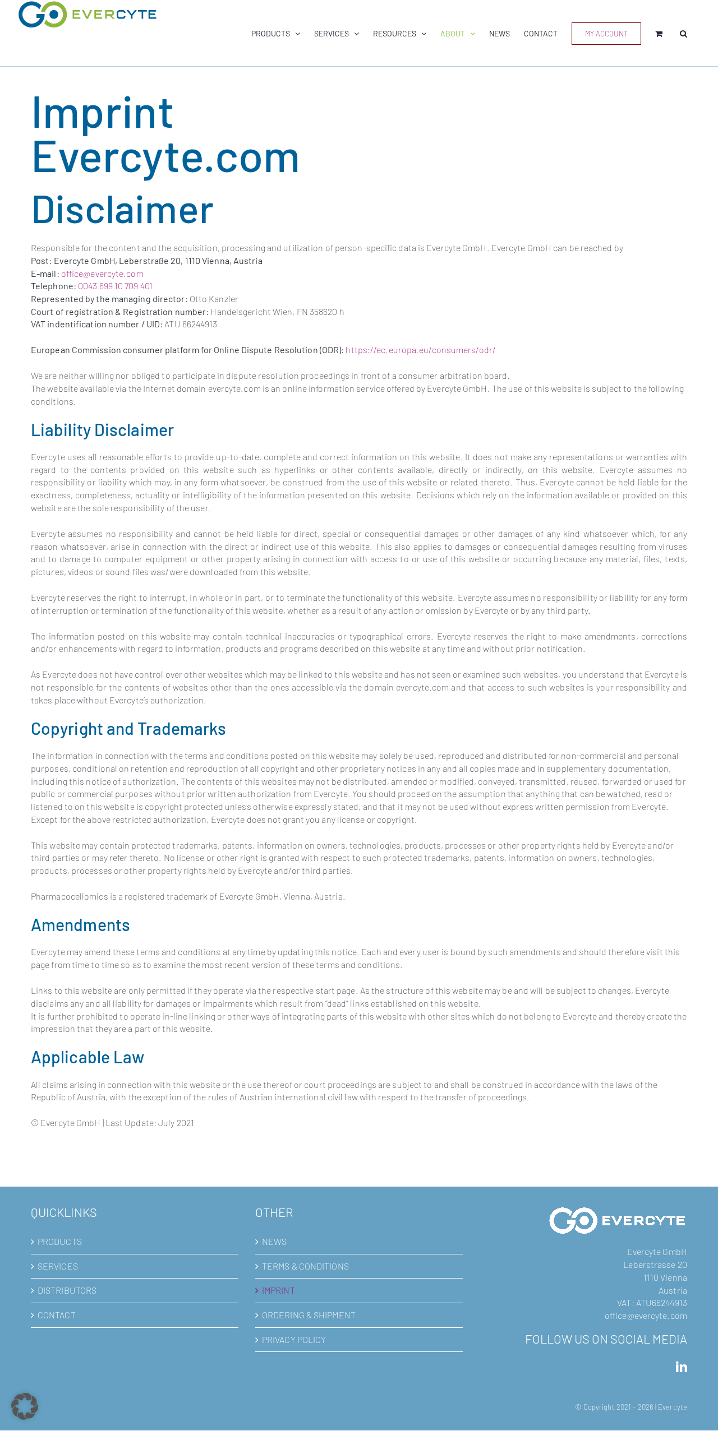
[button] (683, 33)
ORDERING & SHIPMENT (309, 1314)
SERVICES (58, 1266)
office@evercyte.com (102, 273)
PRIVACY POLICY (294, 1339)
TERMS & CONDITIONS (305, 1266)
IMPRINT (278, 1290)
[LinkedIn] (681, 1367)
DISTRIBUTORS (67, 1290)
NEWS (274, 1241)
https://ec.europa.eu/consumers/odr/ (421, 349)
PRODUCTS (60, 1241)
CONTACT (57, 1314)
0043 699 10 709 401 (115, 285)
